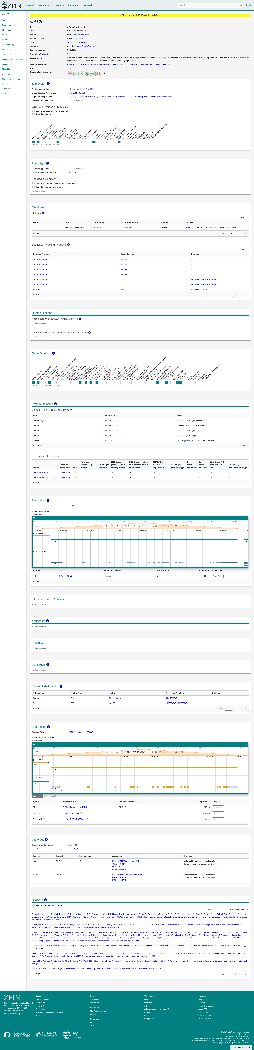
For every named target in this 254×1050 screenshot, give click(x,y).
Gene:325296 (85, 64)
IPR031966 (110, 441)
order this (231, 227)
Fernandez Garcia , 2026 (203, 279)
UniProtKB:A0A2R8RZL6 (43, 478)
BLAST (93, 1023)
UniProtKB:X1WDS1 (41, 473)
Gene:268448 (118, 877)
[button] (39, 801)
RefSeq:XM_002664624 (73, 807)
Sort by (243, 218)
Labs (146, 1015)
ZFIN (71, 506)
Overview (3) (37, 796)
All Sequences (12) (51, 796)
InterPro (64, 473)
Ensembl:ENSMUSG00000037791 (126, 874)
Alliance (70, 64)
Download (234, 910)
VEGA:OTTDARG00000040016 (110, 64)
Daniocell (163, 97)
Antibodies (40, 1009)
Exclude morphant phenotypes (50, 187)
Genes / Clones (42, 999)
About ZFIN (203, 1009)
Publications (41, 1015)
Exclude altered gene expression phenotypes (56, 183)
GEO (71, 97)
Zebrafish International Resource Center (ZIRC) (206, 227)
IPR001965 (110, 431)
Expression (40, 1003)
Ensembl (72, 849)
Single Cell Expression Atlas (142, 97)
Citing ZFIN (203, 1012)
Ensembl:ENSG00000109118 (124, 861)
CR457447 (170, 698)
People (147, 1012)
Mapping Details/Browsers (85, 46)
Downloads (94, 999)
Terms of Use (244, 1034)
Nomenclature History (81, 35)
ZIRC (92, 1014)
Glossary (202, 1003)
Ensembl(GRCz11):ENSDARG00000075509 (147, 64)
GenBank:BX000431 (71, 813)
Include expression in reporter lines (52, 111)
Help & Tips (203, 999)
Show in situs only (44, 114)
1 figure (72, 89)
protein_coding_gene (76, 42)
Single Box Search (206, 1006)
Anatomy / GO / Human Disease (49, 1012)
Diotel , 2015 (87, 89)
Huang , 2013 (199, 289)
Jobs (146, 1006)
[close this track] (36, 533)
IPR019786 (110, 420)
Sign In (248, 5)
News (146, 999)
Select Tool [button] (217, 576)
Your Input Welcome (241, 1047)
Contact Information (206, 1015)
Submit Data (95, 1003)
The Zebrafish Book (98, 1011)
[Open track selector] (37, 526)
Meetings (148, 1003)
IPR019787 (110, 436)
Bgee (80, 93)
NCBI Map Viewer (76, 732)
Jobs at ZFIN (203, 1019)
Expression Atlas (86, 97)
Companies (149, 1019)
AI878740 (170, 703)
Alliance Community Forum (155, 1009)
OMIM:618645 (118, 869)
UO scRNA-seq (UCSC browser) (112, 97)
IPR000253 (110, 425)
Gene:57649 (117, 864)
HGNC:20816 (118, 867)
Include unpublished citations (49, 905)
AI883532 (181, 703)
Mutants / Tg (41, 1006)
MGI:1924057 (118, 880)
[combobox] (210, 5)
